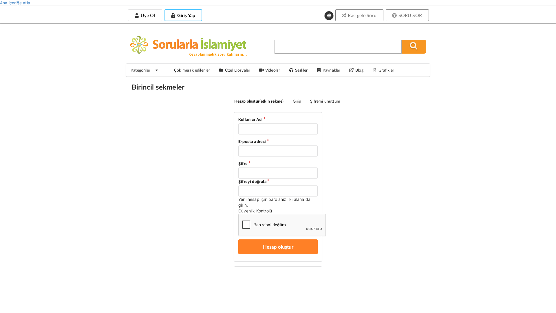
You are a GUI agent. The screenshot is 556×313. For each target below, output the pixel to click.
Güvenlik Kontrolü (255, 210)
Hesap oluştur (259, 101)
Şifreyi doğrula (252, 181)
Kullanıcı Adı (250, 119)
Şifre (243, 163)
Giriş (297, 101)
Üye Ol (147, 15)
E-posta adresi (252, 141)
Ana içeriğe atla (15, 2)
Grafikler (386, 70)
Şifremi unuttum (325, 101)
